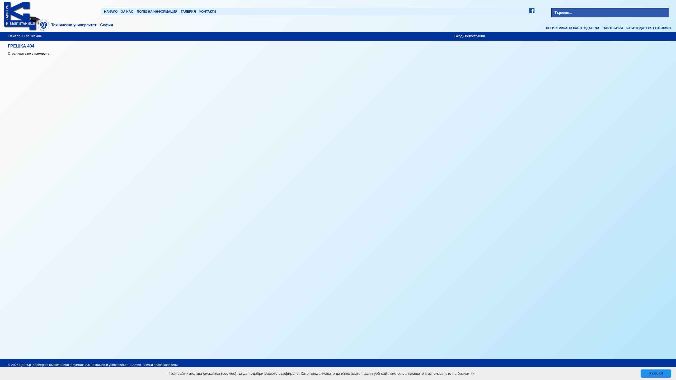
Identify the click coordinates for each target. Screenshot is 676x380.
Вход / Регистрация (469, 36)
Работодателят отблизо (648, 28)
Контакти (207, 11)
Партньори (613, 28)
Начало (111, 11)
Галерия (188, 11)
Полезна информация (157, 11)
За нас (127, 11)
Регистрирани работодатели (572, 28)
